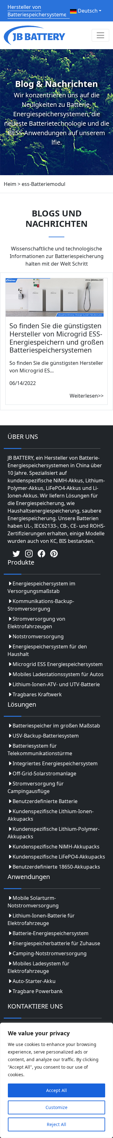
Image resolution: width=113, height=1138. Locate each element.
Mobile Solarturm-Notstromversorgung (33, 901)
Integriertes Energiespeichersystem (55, 763)
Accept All (56, 1090)
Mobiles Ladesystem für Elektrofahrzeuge (38, 967)
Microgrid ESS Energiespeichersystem (58, 664)
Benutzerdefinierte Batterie (45, 801)
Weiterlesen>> (87, 395)
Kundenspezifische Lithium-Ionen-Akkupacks (51, 815)
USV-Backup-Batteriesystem (46, 735)
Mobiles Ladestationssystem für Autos (58, 674)
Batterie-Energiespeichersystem (51, 933)
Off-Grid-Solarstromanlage (44, 773)
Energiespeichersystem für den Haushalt (47, 650)
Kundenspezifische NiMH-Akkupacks (56, 846)
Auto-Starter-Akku (34, 981)
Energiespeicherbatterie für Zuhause (56, 943)
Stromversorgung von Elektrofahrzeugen (36, 622)
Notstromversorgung (38, 636)
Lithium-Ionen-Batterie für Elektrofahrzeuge (41, 919)
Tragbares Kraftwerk (37, 694)
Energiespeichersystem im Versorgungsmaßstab (41, 587)
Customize (56, 1107)
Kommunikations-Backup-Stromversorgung (41, 605)
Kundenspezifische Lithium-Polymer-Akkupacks (54, 832)
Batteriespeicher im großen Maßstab (56, 725)
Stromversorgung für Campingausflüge (36, 787)
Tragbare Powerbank (38, 991)
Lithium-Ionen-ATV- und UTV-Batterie (56, 684)
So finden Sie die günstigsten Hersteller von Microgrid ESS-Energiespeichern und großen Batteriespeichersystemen (56, 337)
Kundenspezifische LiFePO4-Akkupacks (59, 856)
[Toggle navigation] (100, 35)
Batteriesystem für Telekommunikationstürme (40, 749)
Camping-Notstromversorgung (50, 953)
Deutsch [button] (87, 10)
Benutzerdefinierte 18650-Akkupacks (56, 866)
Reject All (56, 1124)
